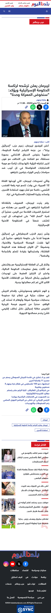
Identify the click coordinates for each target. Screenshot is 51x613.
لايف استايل (16, 577)
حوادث (35, 577)
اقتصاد (25, 570)
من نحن (41, 597)
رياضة (43, 577)
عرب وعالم (19, 583)
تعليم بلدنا (41, 590)
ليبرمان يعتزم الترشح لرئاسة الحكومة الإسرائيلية (31, 424)
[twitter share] (39, 107)
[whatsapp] (26, 107)
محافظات (14, 570)
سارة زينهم (41, 99)
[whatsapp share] (33, 107)
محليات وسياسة (39, 570)
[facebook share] (46, 107)
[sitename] (25, 555)
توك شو (31, 583)
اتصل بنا (10, 597)
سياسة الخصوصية (26, 597)
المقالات (42, 583)
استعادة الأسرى (42, 430)
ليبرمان (45, 419)
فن (27, 577)
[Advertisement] (25, 53)
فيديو (31, 590)
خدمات (8, 583)
